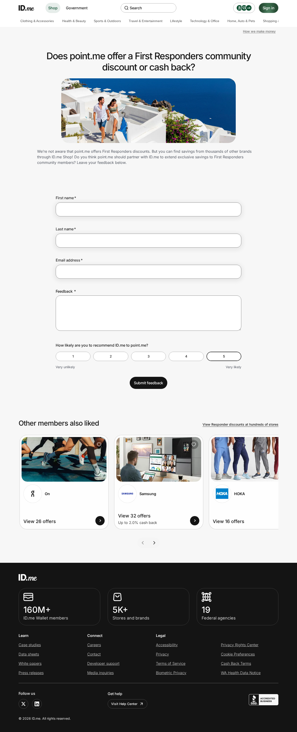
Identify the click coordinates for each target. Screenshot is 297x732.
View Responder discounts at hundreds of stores (240, 424)
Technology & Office (204, 21)
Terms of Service (170, 663)
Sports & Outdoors (107, 21)
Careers (94, 645)
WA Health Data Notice (241, 672)
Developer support (103, 663)
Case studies (30, 645)
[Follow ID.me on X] (23, 704)
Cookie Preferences (238, 654)
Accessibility (167, 645)
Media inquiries (100, 672)
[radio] (73, 356)
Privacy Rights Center (239, 645)
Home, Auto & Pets (241, 21)
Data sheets (29, 654)
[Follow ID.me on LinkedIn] (37, 704)
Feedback (66, 291)
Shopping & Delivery (278, 21)
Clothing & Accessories (37, 21)
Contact (94, 654)
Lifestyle (176, 21)
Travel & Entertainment (145, 21)
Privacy (162, 654)
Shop (53, 8)
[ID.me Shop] (29, 8)
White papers (30, 663)
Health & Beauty (74, 21)
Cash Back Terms (236, 663)
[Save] (99, 444)
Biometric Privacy (171, 672)
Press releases (31, 672)
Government (76, 8)
